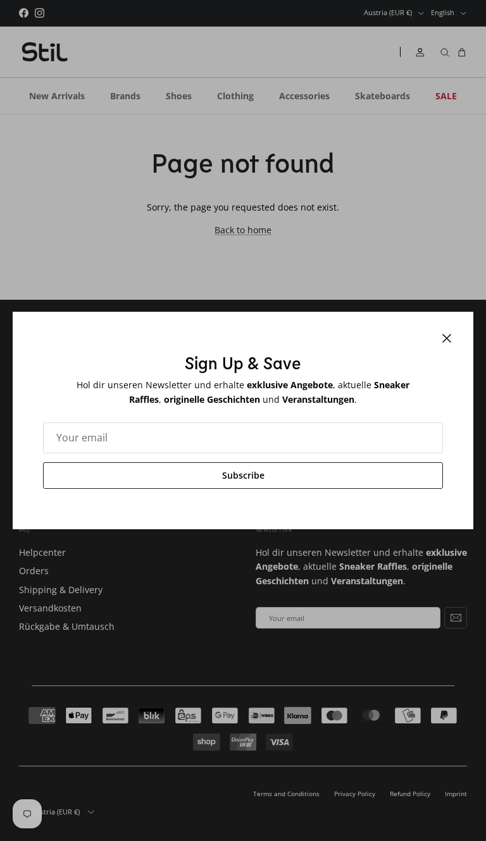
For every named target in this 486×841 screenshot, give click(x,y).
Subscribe (243, 475)
